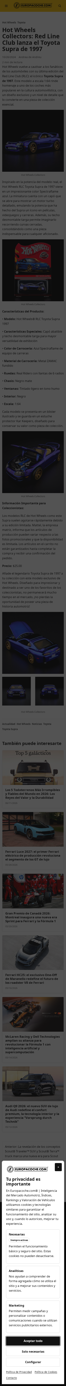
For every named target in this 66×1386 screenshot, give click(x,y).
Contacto (11, 1378)
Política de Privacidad (19, 1372)
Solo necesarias (33, 1352)
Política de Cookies (46, 1372)
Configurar (33, 1362)
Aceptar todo (33, 1341)
